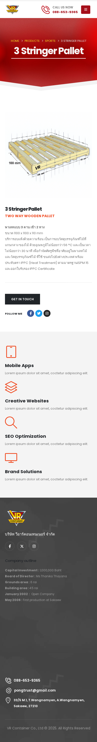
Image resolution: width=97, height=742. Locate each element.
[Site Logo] (15, 9)
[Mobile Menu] (85, 9)
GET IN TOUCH (22, 299)
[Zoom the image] (16, 513)
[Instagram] (34, 546)
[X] (22, 546)
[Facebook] (9, 546)
